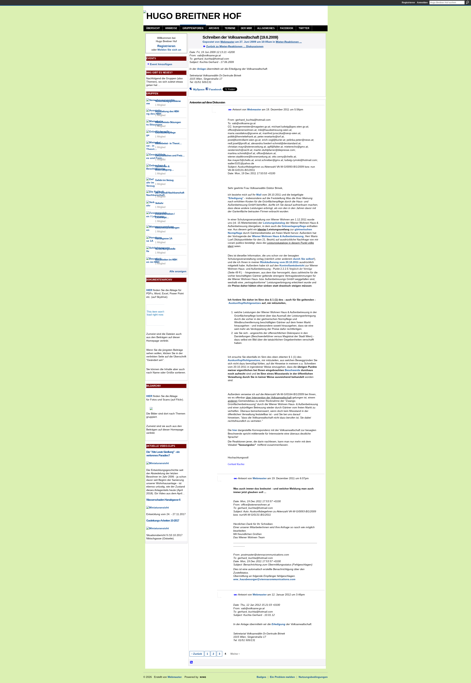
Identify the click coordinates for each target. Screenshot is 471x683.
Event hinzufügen (161, 64)
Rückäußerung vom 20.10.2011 (279, 262)
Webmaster (227, 41)
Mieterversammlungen (167, 227)
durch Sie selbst (303, 258)
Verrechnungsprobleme (168, 101)
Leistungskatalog (274, 222)
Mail (258, 194)
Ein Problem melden (282, 676)
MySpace (199, 89)
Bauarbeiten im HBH (166, 259)
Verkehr (159, 203)
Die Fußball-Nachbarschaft (169, 192)
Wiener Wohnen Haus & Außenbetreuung (278, 236)
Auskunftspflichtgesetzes (244, 360)
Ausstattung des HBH (167, 111)
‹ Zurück (197, 653)
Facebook (215, 89)
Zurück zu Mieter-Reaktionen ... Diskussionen (234, 46)
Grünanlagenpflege (294, 226)
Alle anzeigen (177, 271)
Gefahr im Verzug (164, 180)
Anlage (201, 68)
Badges (261, 676)
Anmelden (422, 2)
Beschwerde (292, 370)
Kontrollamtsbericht (291, 265)
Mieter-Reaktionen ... (289, 41)
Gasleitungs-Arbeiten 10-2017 (162, 520)
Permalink (230, 109)
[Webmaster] (194, 44)
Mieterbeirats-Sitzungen (168, 122)
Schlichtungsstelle (165, 248)
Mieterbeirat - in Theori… (168, 143)
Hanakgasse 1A (163, 238)
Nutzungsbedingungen (313, 676)
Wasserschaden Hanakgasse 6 (163, 499)
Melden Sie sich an (169, 49)
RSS (191, 662)
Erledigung (235, 198)
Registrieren (408, 2)
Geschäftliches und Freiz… (170, 155)
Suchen (467, 2)
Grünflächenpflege (165, 132)
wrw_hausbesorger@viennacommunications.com (264, 579)
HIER (149, 290)
